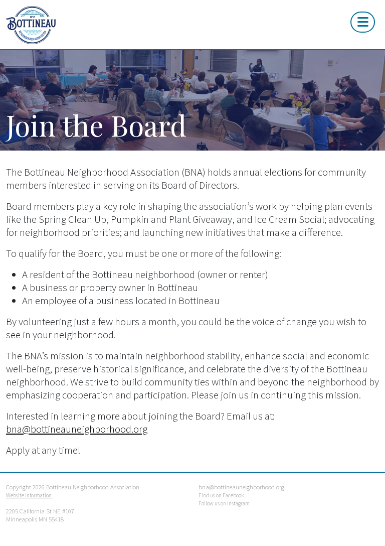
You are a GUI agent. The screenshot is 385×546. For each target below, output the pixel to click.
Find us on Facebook (221, 495)
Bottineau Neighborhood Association (128, 25)
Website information (29, 495)
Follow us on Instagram (224, 503)
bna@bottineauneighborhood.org (76, 429)
